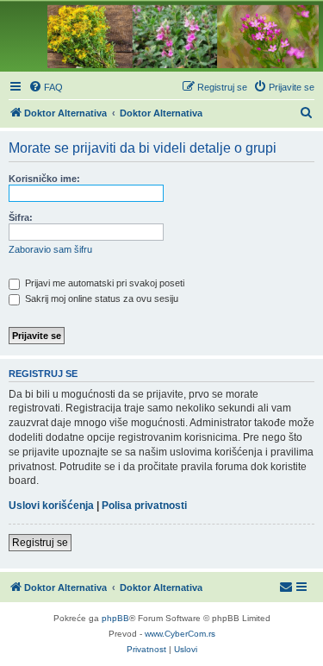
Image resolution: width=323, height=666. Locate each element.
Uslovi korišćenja (51, 506)
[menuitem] (45, 87)
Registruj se (40, 543)
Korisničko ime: (44, 178)
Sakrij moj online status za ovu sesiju (100, 298)
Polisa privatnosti (144, 506)
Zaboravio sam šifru (50, 249)
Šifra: (21, 217)
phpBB (115, 618)
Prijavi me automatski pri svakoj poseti (103, 283)
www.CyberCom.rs (180, 633)
